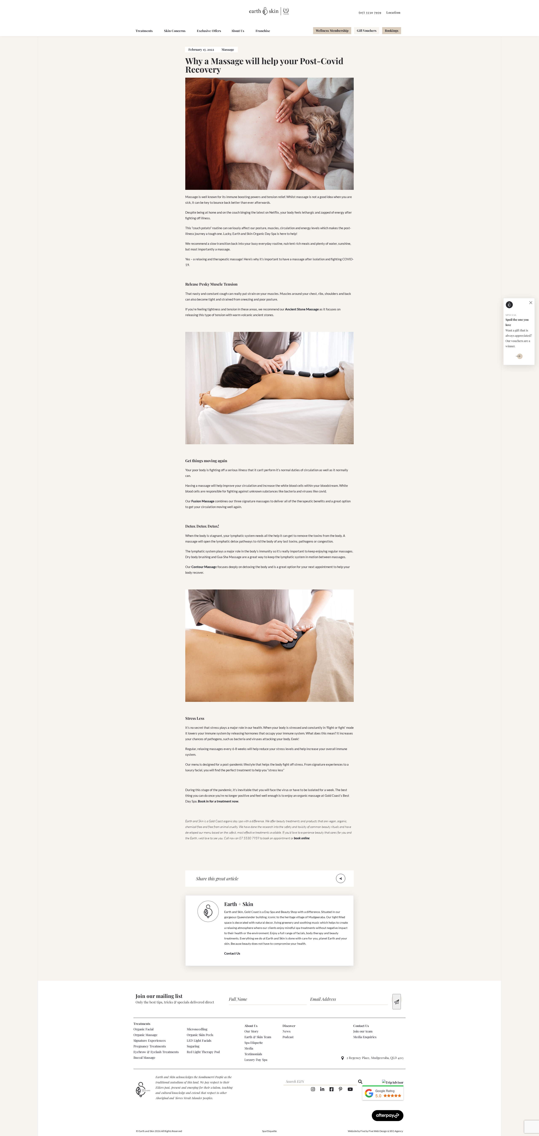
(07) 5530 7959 (370, 12)
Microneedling (197, 1029)
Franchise (263, 30)
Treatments (144, 30)
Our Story (251, 1031)
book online (302, 838)
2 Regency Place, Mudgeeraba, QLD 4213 (375, 1058)
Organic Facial (143, 1029)
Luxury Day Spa (255, 1060)
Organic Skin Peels (200, 1035)
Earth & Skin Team (257, 1037)
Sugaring (193, 1046)
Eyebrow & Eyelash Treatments (156, 1052)
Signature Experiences (149, 1040)
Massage (227, 49)
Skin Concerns (174, 30)
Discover (289, 1026)
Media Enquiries (364, 1037)
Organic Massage (145, 1035)
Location (393, 12)
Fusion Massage (202, 501)
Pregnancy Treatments (149, 1046)
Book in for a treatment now (218, 801)
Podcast (288, 1037)
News (287, 1031)
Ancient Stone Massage (302, 309)
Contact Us (232, 953)
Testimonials (253, 1054)
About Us (237, 30)
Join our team (362, 1031)
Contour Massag (203, 567)
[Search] (360, 1081)
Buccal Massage (144, 1057)
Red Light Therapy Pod (203, 1052)
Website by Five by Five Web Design (367, 1131)
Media (248, 1048)
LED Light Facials (199, 1040)
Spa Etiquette (253, 1042)
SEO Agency (396, 1131)
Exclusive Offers (209, 30)
